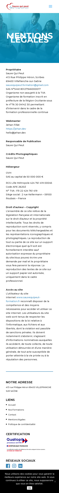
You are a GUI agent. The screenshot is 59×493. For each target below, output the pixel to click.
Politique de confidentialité (21, 424)
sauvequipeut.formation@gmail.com (27, 85)
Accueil (12, 405)
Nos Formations (16, 410)
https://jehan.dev (16, 128)
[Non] (55, 481)
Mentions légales (16, 419)
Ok (29, 488)
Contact (12, 414)
